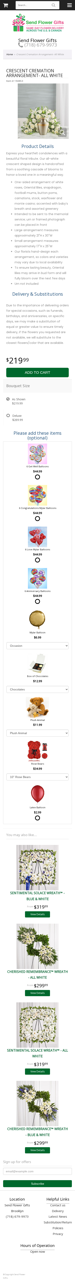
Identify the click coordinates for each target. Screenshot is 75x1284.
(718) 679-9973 (40, 45)
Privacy (58, 1234)
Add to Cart (37, 372)
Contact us (57, 1205)
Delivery (58, 1211)
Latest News (58, 1216)
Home (9, 54)
